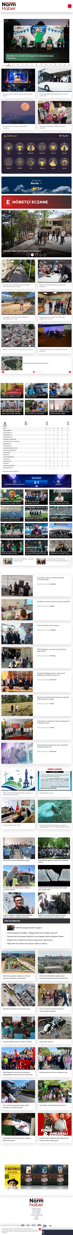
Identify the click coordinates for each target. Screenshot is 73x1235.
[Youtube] (45, 1226)
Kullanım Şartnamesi (36, 1215)
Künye (36, 1217)
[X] (28, 1226)
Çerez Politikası (36, 1211)
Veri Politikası (36, 1213)
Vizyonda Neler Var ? (19, 1156)
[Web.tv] (50, 1226)
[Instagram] (34, 1226)
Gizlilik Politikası (36, 1209)
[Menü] (70, 6)
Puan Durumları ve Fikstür (11, 471)
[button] (3, 64)
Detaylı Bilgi (13, 1189)
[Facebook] (23, 1226)
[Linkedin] (39, 1226)
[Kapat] (40, 1229)
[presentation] (7, 1176)
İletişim (36, 1219)
